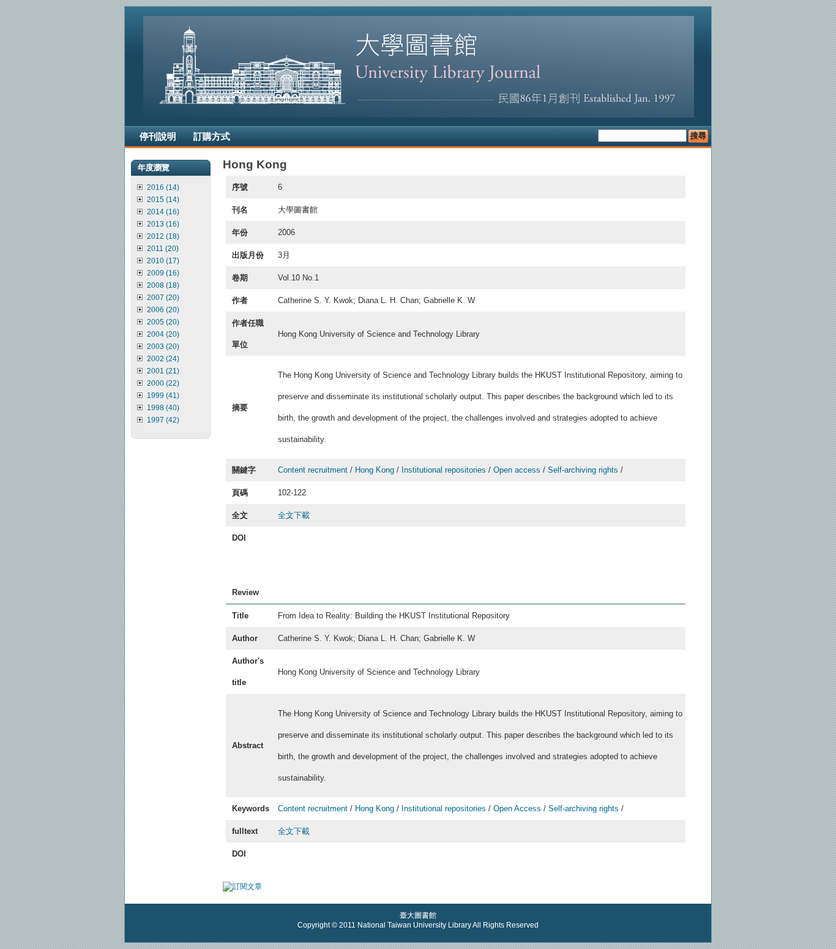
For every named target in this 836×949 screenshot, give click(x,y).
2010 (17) (163, 261)
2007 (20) (163, 297)
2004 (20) (163, 334)
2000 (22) (163, 383)
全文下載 (294, 515)
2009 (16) (163, 273)
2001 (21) (163, 371)
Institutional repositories (443, 470)
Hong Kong (374, 470)
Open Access (517, 808)
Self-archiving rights (583, 470)
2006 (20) (163, 310)
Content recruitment (313, 470)
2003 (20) (163, 346)
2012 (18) (163, 236)
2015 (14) (163, 199)
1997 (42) (163, 420)
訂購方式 (211, 136)
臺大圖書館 (418, 915)
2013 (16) (163, 224)
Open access (516, 470)
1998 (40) (163, 407)
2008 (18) (163, 285)
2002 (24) (163, 358)
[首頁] (418, 115)
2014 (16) (163, 212)
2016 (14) (163, 187)
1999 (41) (163, 395)
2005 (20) (163, 322)
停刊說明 (158, 136)
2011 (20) (163, 248)
